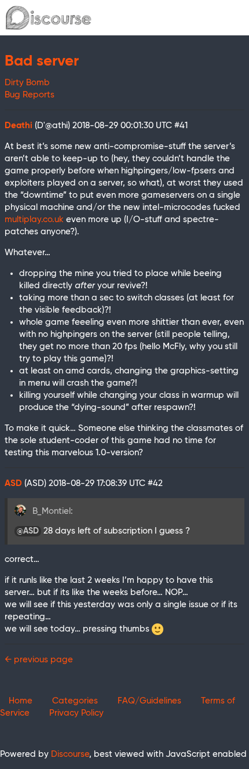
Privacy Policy (76, 713)
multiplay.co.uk (34, 219)
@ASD (28, 531)
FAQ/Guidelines (149, 701)
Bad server (42, 61)
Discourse (70, 754)
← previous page (39, 659)
